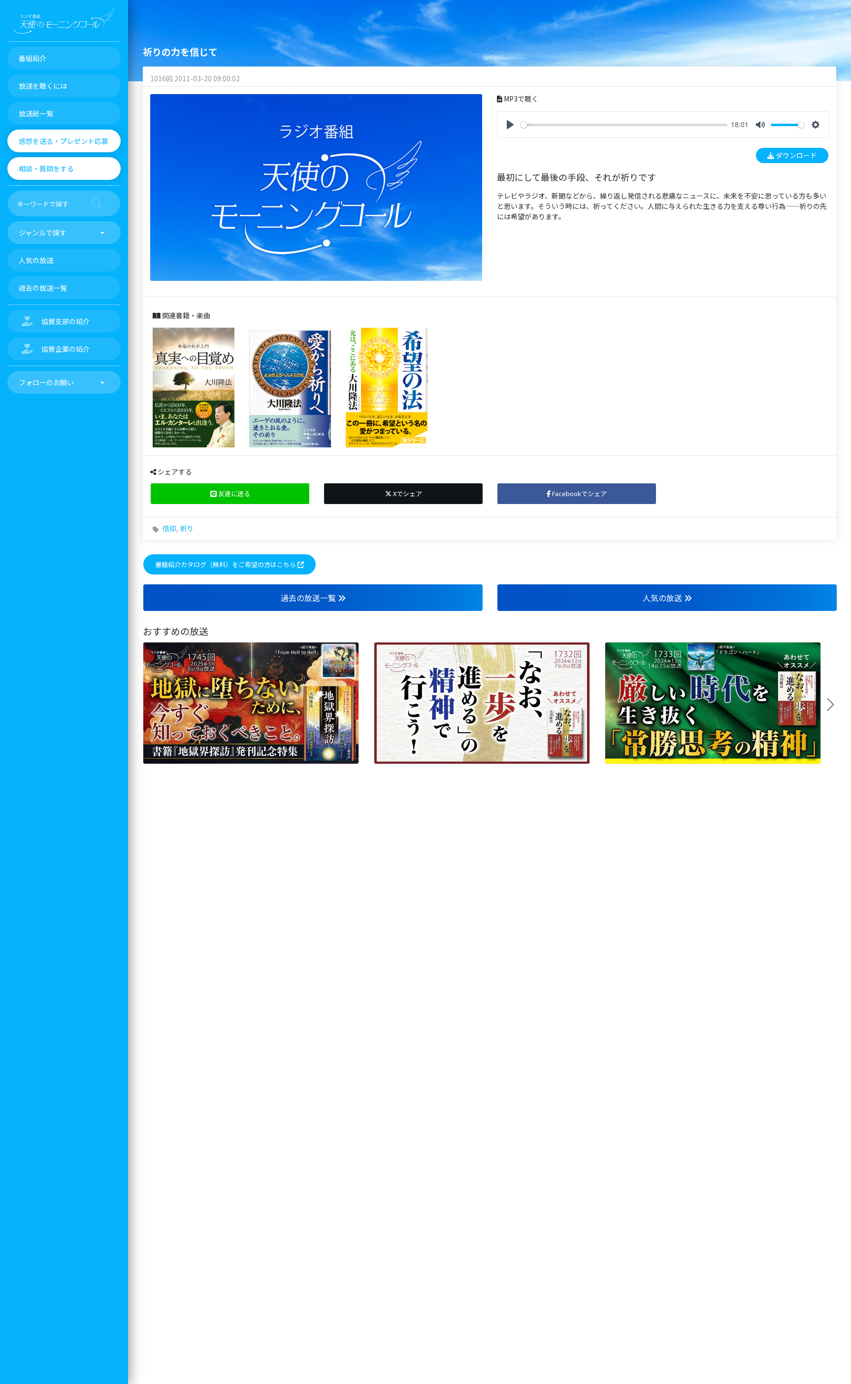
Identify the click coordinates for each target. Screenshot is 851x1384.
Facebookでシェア (579, 493)
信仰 (169, 528)
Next (834, 704)
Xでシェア (407, 493)
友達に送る (233, 493)
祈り (187, 528)
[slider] (624, 125)
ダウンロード (795, 155)
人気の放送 (663, 598)
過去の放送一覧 (309, 598)
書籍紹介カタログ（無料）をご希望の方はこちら (226, 564)
